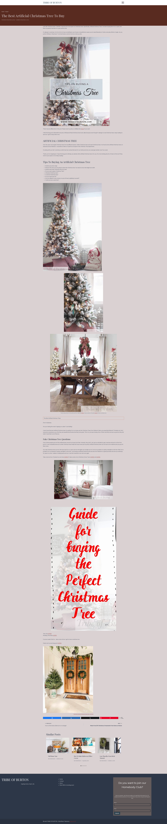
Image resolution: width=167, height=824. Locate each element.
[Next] (119, 751)
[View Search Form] (123, 2)
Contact (62, 781)
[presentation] (57, 745)
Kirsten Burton (52, 758)
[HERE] (82, 413)
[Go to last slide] (48, 751)
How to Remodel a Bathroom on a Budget (55, 724)
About (61, 783)
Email (115, 808)
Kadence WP (73, 821)
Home (61, 779)
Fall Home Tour (52, 756)
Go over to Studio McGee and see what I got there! (83, 714)
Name (115, 802)
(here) (82, 129)
